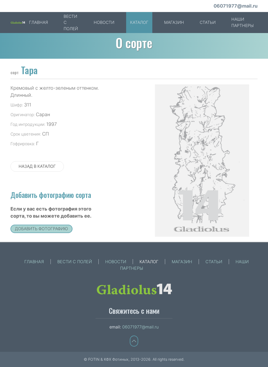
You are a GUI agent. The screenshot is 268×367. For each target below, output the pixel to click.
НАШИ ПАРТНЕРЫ (242, 22)
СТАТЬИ (208, 22)
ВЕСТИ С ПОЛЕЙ (71, 22)
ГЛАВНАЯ (38, 22)
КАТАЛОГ (139, 22)
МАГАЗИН (174, 22)
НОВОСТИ (104, 22)
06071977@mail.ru (236, 6)
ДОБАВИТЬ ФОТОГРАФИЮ (41, 228)
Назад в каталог (37, 166)
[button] (134, 341)
